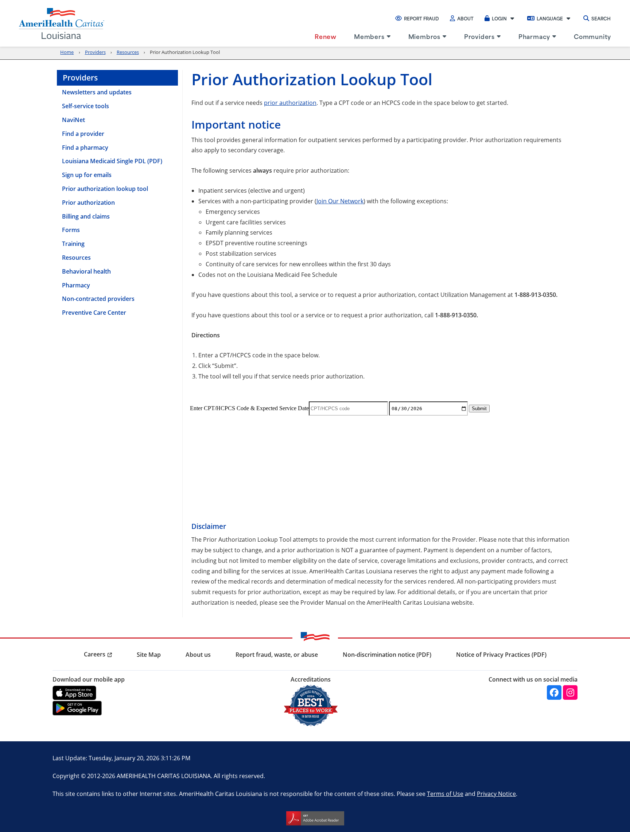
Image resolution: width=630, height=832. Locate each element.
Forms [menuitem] (71, 230)
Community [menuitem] (592, 36)
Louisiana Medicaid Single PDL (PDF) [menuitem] (112, 161)
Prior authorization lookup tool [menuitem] (105, 189)
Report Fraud (421, 18)
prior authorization (290, 102)
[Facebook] (554, 692)
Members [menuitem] (369, 36)
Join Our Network (339, 201)
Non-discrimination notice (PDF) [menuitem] (387, 655)
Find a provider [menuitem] (83, 134)
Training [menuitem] (73, 244)
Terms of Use (445, 793)
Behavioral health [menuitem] (86, 271)
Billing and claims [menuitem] (86, 216)
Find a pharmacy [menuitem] (85, 148)
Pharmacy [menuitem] (534, 36)
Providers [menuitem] (479, 36)
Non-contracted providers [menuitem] (98, 299)
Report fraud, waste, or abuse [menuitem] (277, 655)
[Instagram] (570, 692)
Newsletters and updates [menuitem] (97, 92)
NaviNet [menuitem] (73, 120)
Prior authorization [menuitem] (88, 203)
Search (601, 18)
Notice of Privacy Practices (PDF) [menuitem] (501, 655)
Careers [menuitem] (94, 654)
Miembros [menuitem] (424, 36)
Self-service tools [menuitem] (85, 106)
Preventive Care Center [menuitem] (94, 313)
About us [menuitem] (198, 655)
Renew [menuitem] (326, 36)
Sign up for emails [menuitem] (87, 175)
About (465, 18)
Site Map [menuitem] (149, 655)
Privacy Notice (496, 793)
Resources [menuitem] (76, 258)
